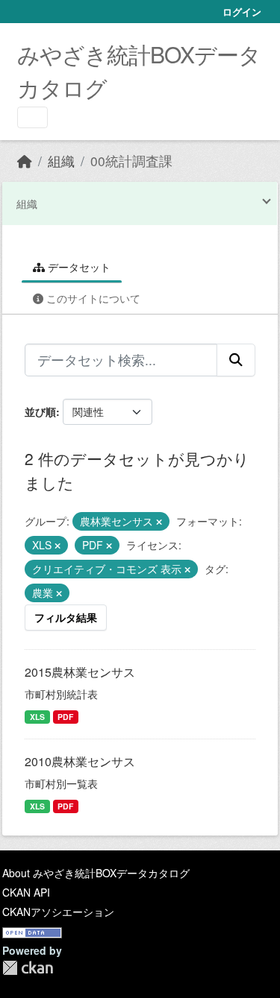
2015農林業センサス (80, 671)
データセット (78, 266)
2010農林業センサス (80, 761)
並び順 (40, 411)
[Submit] (236, 360)
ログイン (242, 11)
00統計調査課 (131, 160)
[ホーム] (24, 160)
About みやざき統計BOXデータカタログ (96, 872)
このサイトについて (91, 298)
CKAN (27, 968)
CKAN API (26, 892)
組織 (61, 160)
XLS (37, 716)
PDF (65, 716)
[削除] (159, 522)
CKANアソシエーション (58, 911)
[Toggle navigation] (32, 117)
